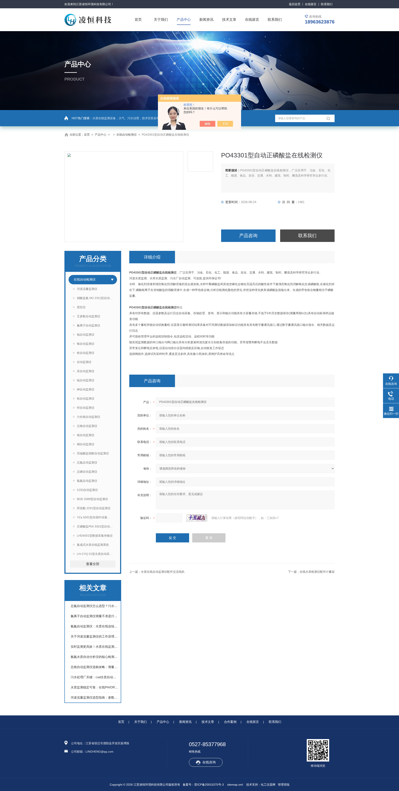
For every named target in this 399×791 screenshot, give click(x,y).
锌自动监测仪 (85, 407)
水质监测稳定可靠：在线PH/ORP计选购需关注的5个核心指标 (95, 687)
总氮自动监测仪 (87, 462)
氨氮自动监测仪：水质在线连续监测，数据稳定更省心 (95, 626)
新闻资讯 (206, 20)
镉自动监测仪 (85, 334)
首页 (138, 20)
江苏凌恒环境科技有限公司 (93, 4)
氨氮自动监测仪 (87, 480)
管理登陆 (283, 784)
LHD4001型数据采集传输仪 (95, 535)
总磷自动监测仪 (87, 471)
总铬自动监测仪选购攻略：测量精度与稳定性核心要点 (95, 667)
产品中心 (184, 20)
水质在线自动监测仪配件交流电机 (163, 571)
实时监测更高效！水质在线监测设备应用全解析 (95, 646)
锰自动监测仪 (85, 380)
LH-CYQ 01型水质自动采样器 (96, 554)
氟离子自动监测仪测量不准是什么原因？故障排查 (95, 616)
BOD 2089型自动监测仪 (92, 499)
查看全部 (92, 564)
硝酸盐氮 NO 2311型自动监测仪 (97, 298)
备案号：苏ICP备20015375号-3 (203, 784)
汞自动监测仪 (85, 371)
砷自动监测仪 (85, 389)
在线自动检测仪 (126, 134)
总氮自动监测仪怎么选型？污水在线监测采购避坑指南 (95, 606)
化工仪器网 (268, 784)
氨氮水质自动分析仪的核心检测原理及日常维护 (95, 657)
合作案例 (230, 722)
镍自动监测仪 (85, 435)
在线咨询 (209, 762)
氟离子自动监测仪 (88, 325)
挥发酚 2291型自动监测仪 (94, 508)
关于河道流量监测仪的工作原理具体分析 (95, 636)
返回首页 (294, 4)
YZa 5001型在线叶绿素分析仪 (96, 517)
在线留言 (310, 4)
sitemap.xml (235, 784)
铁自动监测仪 (85, 352)
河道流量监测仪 (87, 289)
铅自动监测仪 (85, 398)
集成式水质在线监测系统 (93, 544)
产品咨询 (248, 235)
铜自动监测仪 (85, 444)
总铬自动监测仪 (87, 426)
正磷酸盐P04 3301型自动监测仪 (97, 526)
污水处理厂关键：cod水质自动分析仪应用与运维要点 (95, 677)
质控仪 (81, 307)
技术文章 (229, 20)
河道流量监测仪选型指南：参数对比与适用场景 (95, 697)
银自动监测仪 (85, 343)
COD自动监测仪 (87, 490)
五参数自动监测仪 (88, 316)
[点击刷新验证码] (196, 517)
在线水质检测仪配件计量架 (317, 571)
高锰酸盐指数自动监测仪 (93, 453)
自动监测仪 (84, 362)
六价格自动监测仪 (88, 416)
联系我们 (326, 4)
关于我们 (161, 20)
